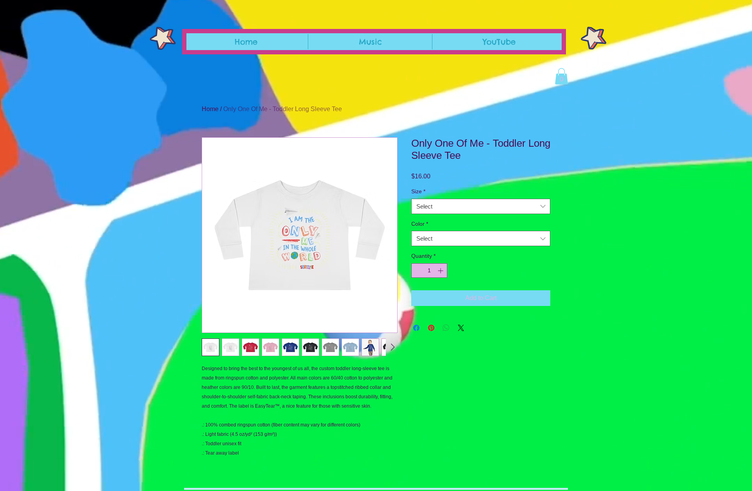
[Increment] (441, 270)
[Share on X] (461, 328)
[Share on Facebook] (416, 328)
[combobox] (480, 206)
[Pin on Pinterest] (431, 328)
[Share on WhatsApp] (446, 328)
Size (418, 191)
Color (419, 224)
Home (210, 109)
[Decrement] (417, 270)
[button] (561, 76)
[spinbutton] (429, 270)
